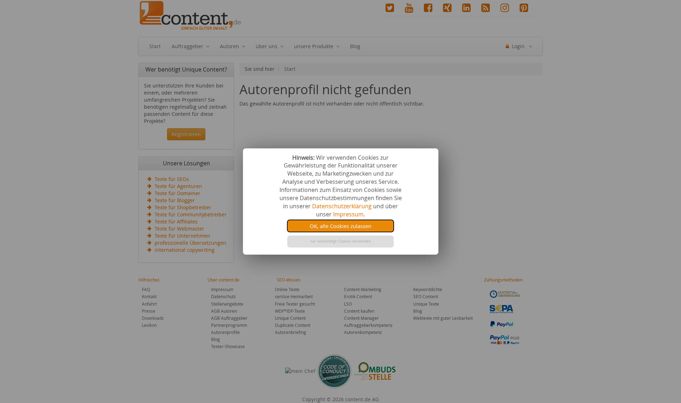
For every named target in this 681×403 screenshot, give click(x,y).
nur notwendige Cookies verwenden (340, 241)
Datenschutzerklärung (342, 206)
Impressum (348, 214)
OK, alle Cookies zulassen (340, 225)
